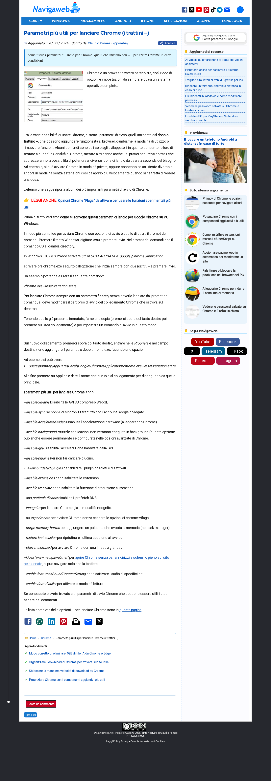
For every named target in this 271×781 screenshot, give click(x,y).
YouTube (202, 341)
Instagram (228, 360)
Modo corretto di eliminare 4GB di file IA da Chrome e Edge (70, 653)
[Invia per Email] (88, 625)
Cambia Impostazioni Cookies (148, 741)
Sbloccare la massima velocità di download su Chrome (67, 671)
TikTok (237, 351)
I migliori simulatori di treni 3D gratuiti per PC (214, 80)
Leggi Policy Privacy (117, 741)
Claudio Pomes (99, 43)
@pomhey (120, 43)
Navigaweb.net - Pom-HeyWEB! (114, 732)
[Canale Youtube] (199, 10)
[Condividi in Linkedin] (51, 624)
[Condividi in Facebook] (28, 624)
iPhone (147, 21)
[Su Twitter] (191, 11)
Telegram (213, 351)
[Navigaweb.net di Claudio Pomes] (56, 15)
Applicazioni (175, 21)
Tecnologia (231, 21)
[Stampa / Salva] (76, 622)
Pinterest (203, 360)
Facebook (228, 341)
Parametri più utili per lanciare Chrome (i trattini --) (86, 33)
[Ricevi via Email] (227, 12)
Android (123, 21)
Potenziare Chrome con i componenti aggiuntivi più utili (67, 680)
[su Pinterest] (206, 12)
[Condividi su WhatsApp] (39, 624)
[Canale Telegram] (219, 12)
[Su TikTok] (213, 12)
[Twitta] (99, 623)
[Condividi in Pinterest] (63, 624)
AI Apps (203, 21)
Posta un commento (41, 704)
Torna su (30, 714)
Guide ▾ (35, 21)
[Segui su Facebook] (184, 12)
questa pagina (130, 610)
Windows (61, 21)
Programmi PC (92, 21)
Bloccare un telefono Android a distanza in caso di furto (210, 142)
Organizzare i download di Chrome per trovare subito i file (69, 662)
